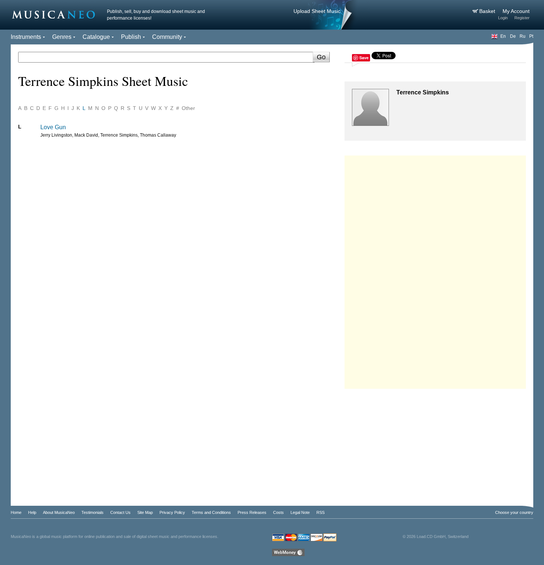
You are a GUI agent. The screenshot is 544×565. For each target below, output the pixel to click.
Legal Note (300, 512)
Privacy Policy (172, 512)
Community (167, 37)
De (513, 36)
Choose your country (514, 512)
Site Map (145, 512)
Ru (522, 36)
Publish (131, 37)
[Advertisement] (435, 270)
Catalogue (96, 37)
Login (503, 18)
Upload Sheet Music (316, 11)
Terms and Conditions (211, 512)
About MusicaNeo (59, 512)
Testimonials (92, 512)
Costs (278, 512)
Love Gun (53, 127)
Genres (61, 37)
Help (32, 512)
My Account (516, 11)
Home (16, 512)
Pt (531, 36)
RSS (320, 512)
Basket (488, 11)
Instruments (26, 37)
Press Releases (252, 512)
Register (522, 18)
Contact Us (120, 512)
